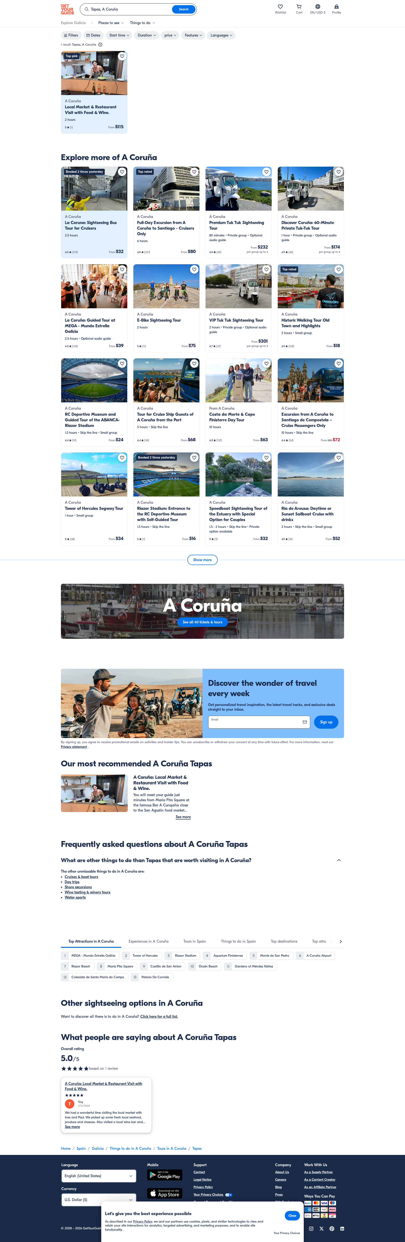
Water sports (75, 897)
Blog (278, 1187)
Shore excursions (78, 887)
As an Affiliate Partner (320, 1187)
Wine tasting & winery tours (87, 892)
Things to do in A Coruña (130, 1148)
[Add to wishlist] (122, 56)
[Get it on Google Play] (164, 1175)
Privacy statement (74, 747)
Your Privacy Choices (209, 1195)
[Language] (318, 6)
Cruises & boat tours (81, 877)
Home (66, 1148)
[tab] (91, 941)
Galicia (98, 1148)
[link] (94, 92)
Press (279, 1195)
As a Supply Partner (318, 1172)
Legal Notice (202, 1180)
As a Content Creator (319, 1180)
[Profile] (336, 6)
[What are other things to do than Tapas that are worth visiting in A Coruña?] (339, 860)
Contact (199, 1172)
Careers (280, 1180)
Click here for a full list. (159, 1016)
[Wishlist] (280, 6)
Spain (81, 1148)
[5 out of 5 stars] (75, 1069)
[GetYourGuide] (67, 9)
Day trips (72, 882)
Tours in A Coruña (171, 1148)
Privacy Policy (203, 1187)
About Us (282, 1172)
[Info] (100, 44)
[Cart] (299, 6)
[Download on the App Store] (164, 1194)
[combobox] (126, 9)
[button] (94, 92)
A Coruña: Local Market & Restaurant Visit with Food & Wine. (103, 1086)
